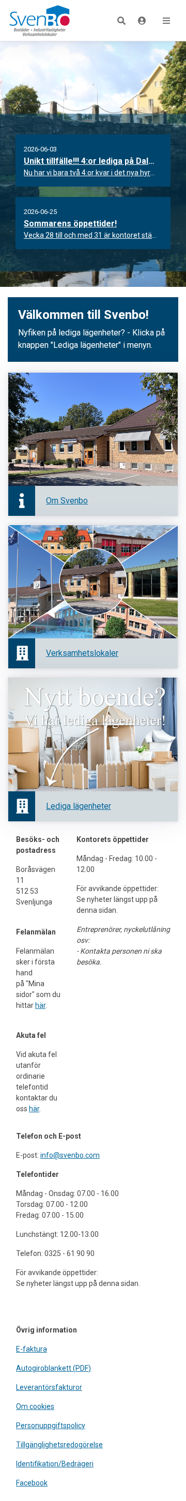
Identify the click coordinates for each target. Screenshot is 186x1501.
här (40, 1005)
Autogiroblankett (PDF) (53, 1368)
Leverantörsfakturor (49, 1387)
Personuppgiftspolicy (50, 1425)
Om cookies (35, 1406)
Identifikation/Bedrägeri (55, 1464)
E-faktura (31, 1349)
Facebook (32, 1483)
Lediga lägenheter (78, 806)
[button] (121, 20)
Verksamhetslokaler (82, 653)
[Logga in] (142, 21)
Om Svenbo (67, 501)
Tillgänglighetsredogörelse (59, 1445)
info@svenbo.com (70, 1155)
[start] (37, 20)
